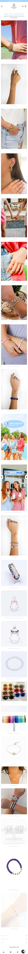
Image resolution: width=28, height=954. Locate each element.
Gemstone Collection (14, 678)
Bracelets (14, 105)
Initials (14, 763)
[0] (17, 952)
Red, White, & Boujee (14, 512)
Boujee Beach (14, 461)
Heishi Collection (14, 733)
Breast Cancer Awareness (14, 618)
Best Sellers (14, 587)
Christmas (14, 929)
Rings (14, 282)
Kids (14, 702)
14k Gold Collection (14, 61)
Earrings (14, 195)
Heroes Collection (14, 411)
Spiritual (14, 321)
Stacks (14, 557)
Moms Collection (14, 366)
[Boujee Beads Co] (14, 6)
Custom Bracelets (14, 648)
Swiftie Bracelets (14, 816)
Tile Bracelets (14, 846)
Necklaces (14, 785)
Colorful (14, 150)
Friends (14, 239)
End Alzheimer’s (14, 889)
